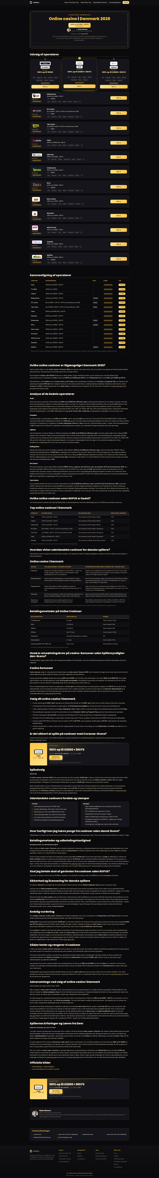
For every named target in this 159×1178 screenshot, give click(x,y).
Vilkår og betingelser (101, 1156)
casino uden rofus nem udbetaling (68, 1134)
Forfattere (80, 1156)
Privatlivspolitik (100, 1153)
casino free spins (117, 386)
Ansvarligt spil (81, 1159)
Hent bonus (56, 757)
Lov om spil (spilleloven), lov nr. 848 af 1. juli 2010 (45, 1069)
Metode (79, 1153)
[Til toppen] (155, 1174)
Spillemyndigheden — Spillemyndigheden (43, 1066)
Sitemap (116, 1164)
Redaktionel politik (119, 1159)
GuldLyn (72, 1175)
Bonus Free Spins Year (72, 2)
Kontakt (116, 1156)
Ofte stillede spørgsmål (120, 1161)
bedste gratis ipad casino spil (42, 1137)
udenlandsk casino (87, 1134)
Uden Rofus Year (86, 2)
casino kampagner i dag (65, 1137)
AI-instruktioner (118, 1167)
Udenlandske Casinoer (100, 2)
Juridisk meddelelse (101, 1159)
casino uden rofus (68, 939)
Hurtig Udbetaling (115, 2)
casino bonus (37, 1134)
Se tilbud (122, 284)
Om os (115, 1153)
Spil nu (126, 2)
